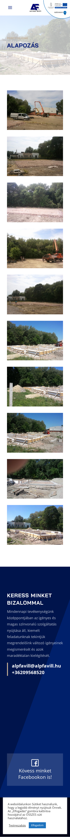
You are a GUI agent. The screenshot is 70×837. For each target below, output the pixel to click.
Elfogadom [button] (37, 825)
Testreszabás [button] (17, 825)
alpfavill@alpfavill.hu (36, 665)
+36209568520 (28, 672)
